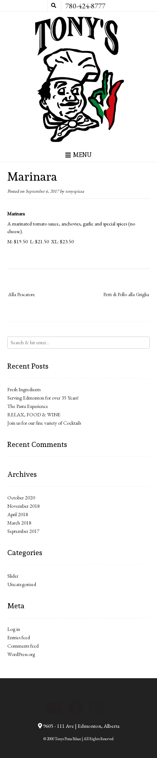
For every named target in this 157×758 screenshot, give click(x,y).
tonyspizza (74, 191)
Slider (12, 576)
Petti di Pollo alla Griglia (126, 294)
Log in (13, 629)
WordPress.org (21, 654)
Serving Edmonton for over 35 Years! (42, 397)
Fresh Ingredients (24, 389)
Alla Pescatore (21, 294)
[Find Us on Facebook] (76, 707)
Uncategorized (21, 584)
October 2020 (21, 497)
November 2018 (23, 506)
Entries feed (18, 637)
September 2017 (23, 531)
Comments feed (23, 646)
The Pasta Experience (27, 406)
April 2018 (17, 514)
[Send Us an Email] (54, 707)
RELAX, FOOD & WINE (34, 414)
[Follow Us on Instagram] (97, 707)
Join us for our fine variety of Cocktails (44, 423)
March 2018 (19, 522)
